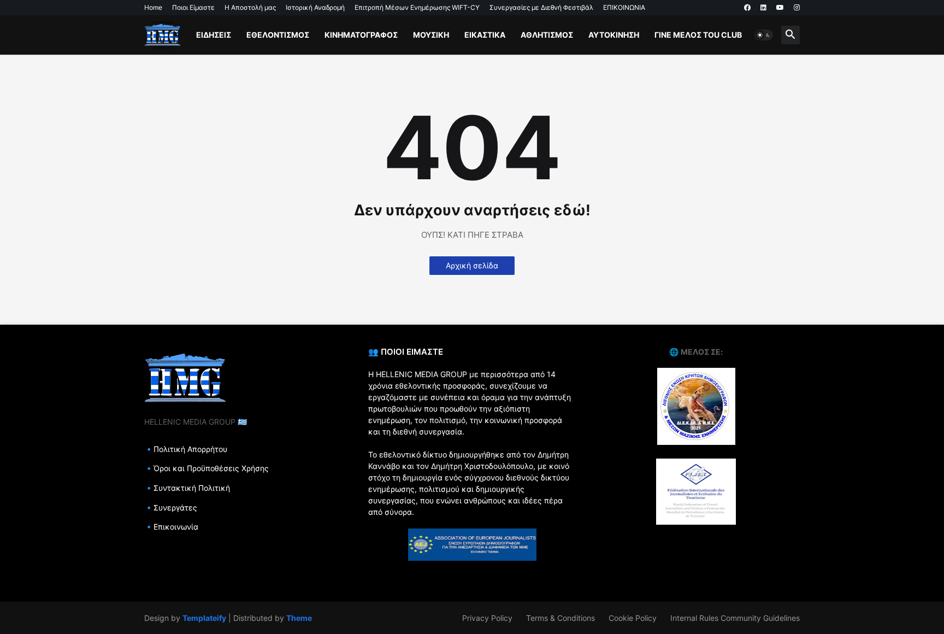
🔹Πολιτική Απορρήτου (185, 449)
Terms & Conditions (560, 618)
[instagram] (797, 7)
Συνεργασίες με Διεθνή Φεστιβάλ (541, 7)
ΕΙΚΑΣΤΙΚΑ (484, 34)
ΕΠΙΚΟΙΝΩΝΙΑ (624, 7)
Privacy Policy (487, 618)
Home (153, 7)
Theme (299, 618)
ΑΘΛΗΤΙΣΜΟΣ (547, 34)
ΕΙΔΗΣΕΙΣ (213, 34)
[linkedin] (763, 7)
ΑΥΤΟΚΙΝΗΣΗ (613, 34)
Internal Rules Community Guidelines (735, 618)
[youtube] (780, 7)
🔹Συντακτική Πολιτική (187, 487)
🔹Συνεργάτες (170, 507)
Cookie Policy (633, 618)
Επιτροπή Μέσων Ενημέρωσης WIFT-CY (417, 7)
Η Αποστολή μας (250, 7)
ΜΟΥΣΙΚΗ (431, 34)
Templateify (204, 618)
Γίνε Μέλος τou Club (698, 34)
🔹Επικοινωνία (171, 526)
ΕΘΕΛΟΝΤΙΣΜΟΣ (277, 34)
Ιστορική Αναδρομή (315, 7)
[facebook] (747, 7)
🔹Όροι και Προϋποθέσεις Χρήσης (206, 468)
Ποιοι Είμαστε (193, 7)
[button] (763, 35)
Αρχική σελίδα (472, 265)
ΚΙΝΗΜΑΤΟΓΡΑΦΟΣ (361, 34)
